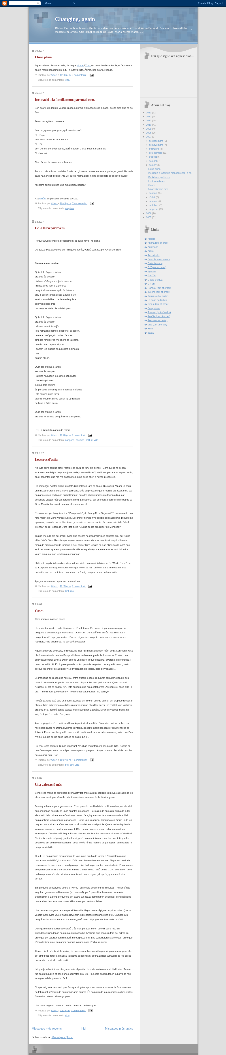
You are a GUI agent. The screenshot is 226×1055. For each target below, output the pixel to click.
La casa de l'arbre (157, 300)
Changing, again (75, 19)
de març (153, 201)
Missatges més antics (119, 1028)
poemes (80, 440)
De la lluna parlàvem (49, 228)
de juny (153, 165)
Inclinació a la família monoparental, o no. (64, 99)
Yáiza (151, 332)
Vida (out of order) (157, 324)
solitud (89, 440)
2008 (149, 132)
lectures (69, 591)
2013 (149, 112)
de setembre (156, 152)
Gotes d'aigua (155, 279)
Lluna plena (43, 57)
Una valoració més (48, 784)
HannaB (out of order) (159, 288)
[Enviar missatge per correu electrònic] (91, 74)
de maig (153, 193)
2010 (149, 124)
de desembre (156, 141)
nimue (80, 65)
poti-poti (69, 764)
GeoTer (152, 275)
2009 (149, 128)
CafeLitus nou (155, 263)
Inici (83, 1028)
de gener (154, 209)
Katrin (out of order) (158, 296)
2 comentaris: (79, 74)
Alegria (151, 238)
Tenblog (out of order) (159, 312)
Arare (151, 251)
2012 (149, 116)
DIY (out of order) (157, 267)
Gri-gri (151, 283)
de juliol (153, 161)
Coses (39, 611)
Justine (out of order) (159, 292)
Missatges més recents (47, 1028)
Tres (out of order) (158, 320)
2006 (149, 213)
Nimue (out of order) (158, 304)
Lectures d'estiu (46, 459)
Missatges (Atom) (63, 1037)
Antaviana (153, 247)
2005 (149, 217)
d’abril (152, 197)
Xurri (88, 65)
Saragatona (154, 308)
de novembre (156, 144)
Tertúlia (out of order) (159, 316)
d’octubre (154, 148)
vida (67, 79)
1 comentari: (79, 435)
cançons (69, 440)
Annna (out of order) (158, 242)
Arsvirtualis (154, 255)
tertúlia (43, 198)
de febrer (154, 205)
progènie (69, 208)
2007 (149, 136)
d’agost (153, 156)
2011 (149, 120)
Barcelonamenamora (159, 259)
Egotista (152, 271)
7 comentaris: (79, 203)
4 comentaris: (79, 760)
